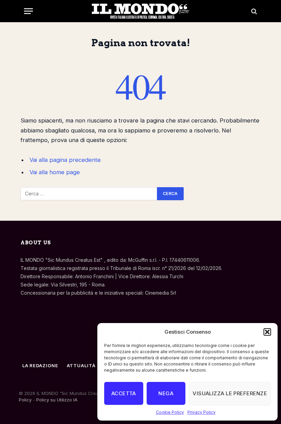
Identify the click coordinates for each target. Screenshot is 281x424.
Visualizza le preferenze (230, 393)
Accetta (123, 393)
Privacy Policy (201, 412)
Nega (165, 393)
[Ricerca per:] (89, 193)
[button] (267, 332)
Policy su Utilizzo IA (56, 399)
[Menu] (28, 11)
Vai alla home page (54, 172)
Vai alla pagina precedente (65, 159)
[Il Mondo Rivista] (140, 11)
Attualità (81, 365)
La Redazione (40, 365)
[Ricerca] (253, 11)
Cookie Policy (170, 412)
